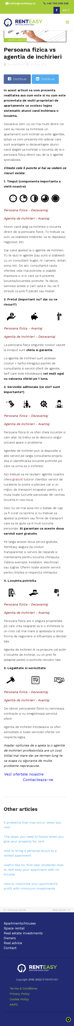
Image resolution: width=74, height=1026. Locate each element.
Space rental (14, 928)
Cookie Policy (19, 999)
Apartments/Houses (20, 923)
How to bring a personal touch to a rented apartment (30, 853)
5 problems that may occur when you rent (32, 825)
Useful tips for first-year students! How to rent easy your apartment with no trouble (33, 869)
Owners (10, 938)
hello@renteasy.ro (22, 3)
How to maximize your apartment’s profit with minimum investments (31, 886)
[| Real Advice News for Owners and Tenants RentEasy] (23, 22)
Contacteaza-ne (38, 779)
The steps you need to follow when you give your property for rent (34, 839)
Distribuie (20, 79)
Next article (59, 910)
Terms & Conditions (23, 988)
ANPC (14, 1004)
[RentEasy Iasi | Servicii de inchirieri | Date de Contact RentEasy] (37, 968)
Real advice (13, 943)
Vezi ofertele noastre (24, 774)
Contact (10, 948)
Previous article (17, 910)
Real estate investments (23, 933)
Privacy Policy (20, 994)
